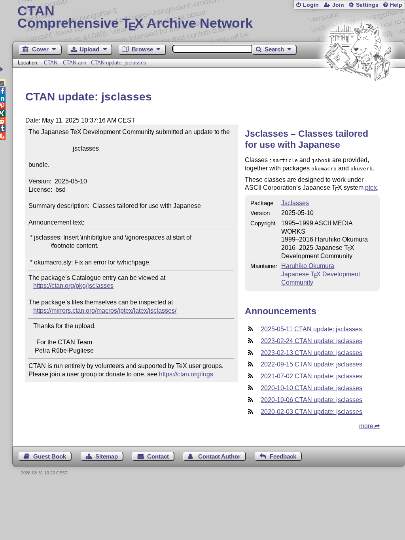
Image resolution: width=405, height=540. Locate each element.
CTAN (50, 63)
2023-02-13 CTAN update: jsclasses (311, 352)
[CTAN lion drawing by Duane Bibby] (357, 96)
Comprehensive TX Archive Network (135, 17)
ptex (371, 187)
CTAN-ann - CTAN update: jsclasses (104, 63)
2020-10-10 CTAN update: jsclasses (311, 388)
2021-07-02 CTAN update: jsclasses (311, 376)
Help (396, 5)
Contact (158, 456)
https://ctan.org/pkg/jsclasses (73, 285)
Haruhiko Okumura (307, 265)
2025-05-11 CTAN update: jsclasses (311, 329)
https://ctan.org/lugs (186, 374)
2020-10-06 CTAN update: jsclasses (311, 400)
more (366, 426)
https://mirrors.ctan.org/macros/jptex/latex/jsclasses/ (104, 310)
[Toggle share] (2, 69)
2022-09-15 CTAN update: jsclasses (311, 364)
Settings (367, 5)
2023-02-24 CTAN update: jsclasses (311, 341)
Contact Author (219, 456)
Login (311, 5)
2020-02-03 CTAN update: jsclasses (311, 411)
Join (338, 5)
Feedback (283, 456)
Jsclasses (295, 203)
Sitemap (106, 456)
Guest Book (49, 456)
